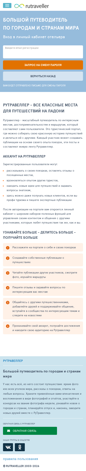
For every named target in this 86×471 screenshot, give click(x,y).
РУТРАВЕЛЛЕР (13, 360)
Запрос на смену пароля (43, 65)
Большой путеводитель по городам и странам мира (42, 374)
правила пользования (20, 458)
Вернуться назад (43, 76)
